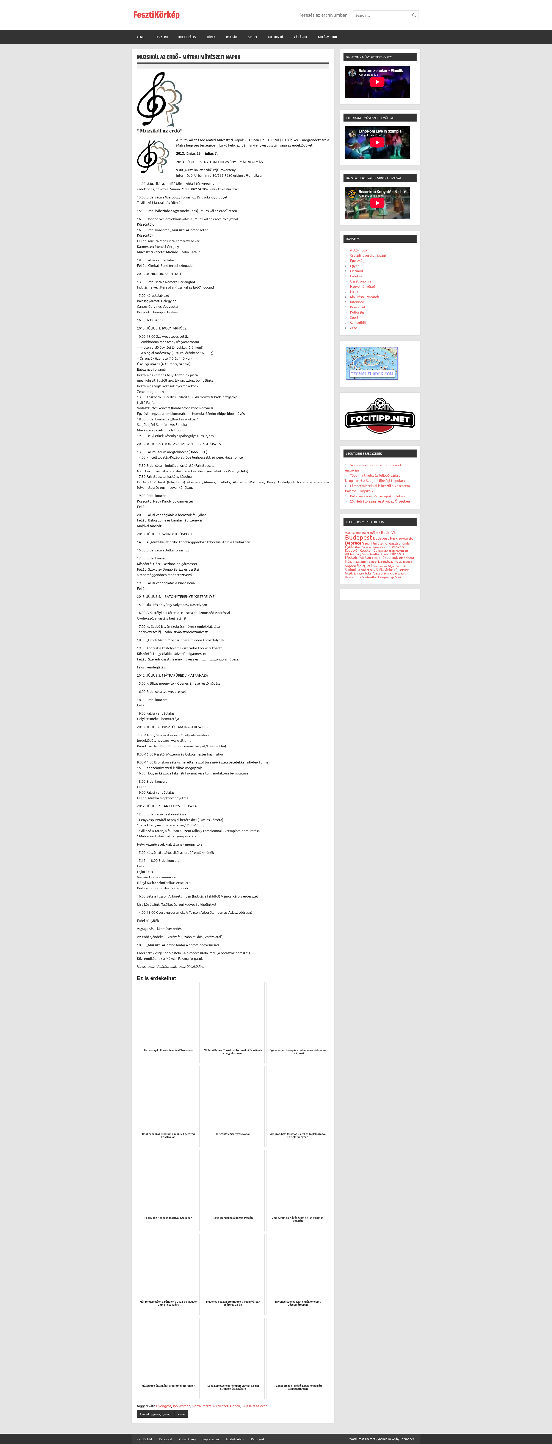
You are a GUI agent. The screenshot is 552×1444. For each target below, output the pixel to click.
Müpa (349, 561)
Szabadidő (358, 322)
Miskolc (351, 557)
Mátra (196, 1405)
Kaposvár (352, 550)
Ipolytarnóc (181, 1405)
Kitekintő (275, 37)
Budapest (358, 537)
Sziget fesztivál (397, 566)
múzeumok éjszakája (396, 557)
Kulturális (187, 37)
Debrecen (354, 542)
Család (231, 37)
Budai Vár (389, 532)
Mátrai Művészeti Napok (221, 1405)
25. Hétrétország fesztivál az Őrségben (380, 501)
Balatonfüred (371, 532)
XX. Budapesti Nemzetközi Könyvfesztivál (375, 575)
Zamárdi (399, 577)
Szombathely (366, 569)
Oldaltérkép (187, 1439)
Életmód (356, 271)
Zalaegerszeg (386, 577)
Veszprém (381, 573)
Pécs (398, 561)
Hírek (211, 37)
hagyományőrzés (381, 547)
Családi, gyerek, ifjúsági (155, 1414)
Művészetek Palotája (364, 561)
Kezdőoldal (144, 1439)
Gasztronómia (360, 281)
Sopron (350, 566)
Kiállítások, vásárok (364, 296)
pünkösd (407, 561)
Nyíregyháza (385, 561)
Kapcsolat (165, 1439)
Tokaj (368, 573)
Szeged (364, 565)
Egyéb (354, 265)
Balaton (356, 532)
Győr (358, 547)
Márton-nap (368, 557)
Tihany (360, 573)
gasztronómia (399, 543)
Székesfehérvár (387, 569)
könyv (385, 554)
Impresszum (210, 1439)
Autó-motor (327, 37)
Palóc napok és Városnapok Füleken (377, 496)
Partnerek (258, 1439)
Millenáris (396, 554)
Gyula (349, 546)
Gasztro (161, 37)
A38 (348, 532)
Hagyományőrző (362, 286)
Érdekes (356, 276)
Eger (367, 543)
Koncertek (358, 307)
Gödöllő (366, 547)
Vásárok (300, 37)
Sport (252, 37)
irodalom (398, 547)
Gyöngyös (163, 1405)
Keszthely (383, 550)
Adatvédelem (235, 1439)
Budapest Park (385, 538)
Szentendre (380, 566)
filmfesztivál (379, 543)
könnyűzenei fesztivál (367, 554)
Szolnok (351, 569)
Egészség (357, 260)
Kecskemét (368, 550)
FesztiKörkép (156, 14)
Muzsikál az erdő (254, 1405)
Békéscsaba (405, 538)
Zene (140, 37)
